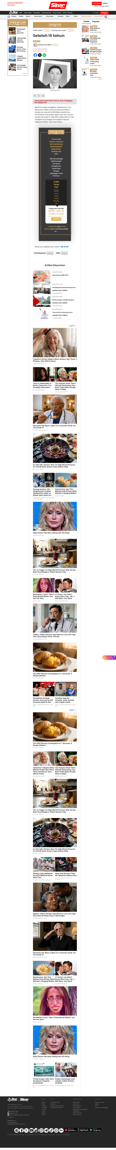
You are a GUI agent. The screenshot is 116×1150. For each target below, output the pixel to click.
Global (44, 1106)
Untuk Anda (98, 16)
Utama (14, 16)
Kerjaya (53, 1104)
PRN (20, 13)
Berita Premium (87, 16)
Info (96, 1106)
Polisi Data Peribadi (57, 1107)
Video (75, 16)
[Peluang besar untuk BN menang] (12, 49)
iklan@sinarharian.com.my (16, 1124)
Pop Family (57, 13)
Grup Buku (76, 1111)
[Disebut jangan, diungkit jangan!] (42, 301)
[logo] (13, 1100)
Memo (97, 1104)
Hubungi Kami (55, 1102)
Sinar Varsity (67, 13)
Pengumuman (98, 1102)
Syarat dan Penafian (57, 1106)
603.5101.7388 (13, 1111)
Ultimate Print (77, 1113)
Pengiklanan (12, 1120)
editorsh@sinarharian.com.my (19, 1115)
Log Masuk (97, 3)
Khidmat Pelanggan (98, 1107)
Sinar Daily (28, 13)
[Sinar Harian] (58, 5)
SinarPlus (36, 13)
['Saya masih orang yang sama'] (42, 313)
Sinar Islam (49, 16)
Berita (28, 16)
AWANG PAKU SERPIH (44, 45)
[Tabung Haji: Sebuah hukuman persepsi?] (12, 40)
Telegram (68, 101)
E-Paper (96, 13)
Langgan (104, 13)
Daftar (105, 3)
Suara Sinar (38, 16)
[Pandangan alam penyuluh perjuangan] (12, 31)
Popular (95, 21)
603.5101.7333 (13, 1113)
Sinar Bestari (46, 13)
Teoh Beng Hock (40, 253)
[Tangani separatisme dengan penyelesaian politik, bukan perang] (12, 58)
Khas (67, 16)
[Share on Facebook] (35, 55)
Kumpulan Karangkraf (80, 1109)
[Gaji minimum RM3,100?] (42, 276)
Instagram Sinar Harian (109, 657)
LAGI (24, 73)
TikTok (40, 102)
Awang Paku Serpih (59, 30)
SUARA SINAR (37, 30)
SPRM (58, 253)
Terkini (21, 16)
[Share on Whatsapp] (44, 55)
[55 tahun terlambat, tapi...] (85, 72)
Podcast (60, 16)
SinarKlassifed (12, 1122)
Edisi (43, 1104)
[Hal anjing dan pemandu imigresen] (42, 288)
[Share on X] (40, 55)
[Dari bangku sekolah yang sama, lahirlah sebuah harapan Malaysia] (12, 67)
